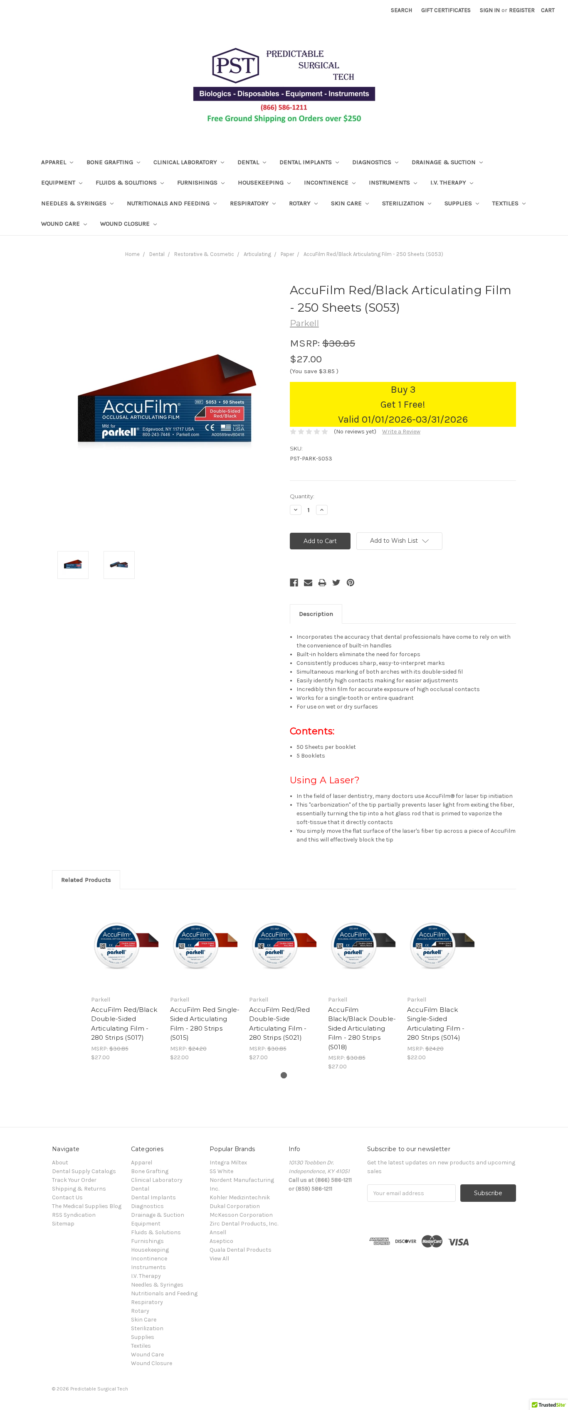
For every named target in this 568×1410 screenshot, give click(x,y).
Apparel (54, 162)
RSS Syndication (74, 1214)
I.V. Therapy (449, 182)
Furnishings (198, 182)
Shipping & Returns (79, 1188)
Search (401, 10)
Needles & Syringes (74, 203)
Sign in (490, 10)
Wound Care (61, 223)
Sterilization (404, 203)
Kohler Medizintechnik (240, 1197)
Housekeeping (261, 182)
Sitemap (63, 1223)
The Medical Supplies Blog (86, 1206)
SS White (221, 1171)
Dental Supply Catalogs (84, 1171)
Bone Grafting (110, 162)
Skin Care (347, 203)
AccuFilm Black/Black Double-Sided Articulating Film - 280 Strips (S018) (362, 1028)
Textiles (506, 203)
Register (522, 10)
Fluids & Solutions (127, 182)
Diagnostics (372, 162)
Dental (249, 162)
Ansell (218, 1232)
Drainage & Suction (444, 162)
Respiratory (250, 203)
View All (219, 1258)
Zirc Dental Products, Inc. (244, 1223)
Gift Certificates (446, 10)
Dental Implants (306, 162)
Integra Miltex (228, 1162)
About (60, 1162)
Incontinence (327, 182)
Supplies (459, 203)
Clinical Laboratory (186, 162)
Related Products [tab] (86, 879)
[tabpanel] (125, 980)
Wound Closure (125, 223)
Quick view (126, 944)
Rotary (300, 203)
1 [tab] (284, 1075)
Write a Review (401, 431)
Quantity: (302, 496)
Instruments (390, 182)
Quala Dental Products (241, 1249)
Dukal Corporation (235, 1206)
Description (316, 614)
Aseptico (221, 1241)
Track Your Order (74, 1180)
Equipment (59, 182)
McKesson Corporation (241, 1214)
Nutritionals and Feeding (169, 203)
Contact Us (67, 1197)
